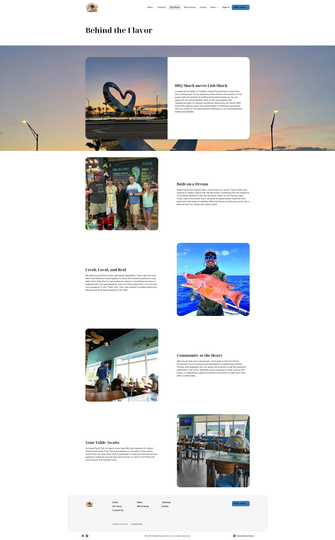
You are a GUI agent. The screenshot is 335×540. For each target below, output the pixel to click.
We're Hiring (189, 7)
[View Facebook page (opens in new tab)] (82, 535)
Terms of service (120, 524)
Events (203, 7)
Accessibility (137, 524)
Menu (150, 7)
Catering (161, 7)
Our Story (175, 7)
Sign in (225, 7)
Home (115, 502)
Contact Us (118, 510)
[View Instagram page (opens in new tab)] (87, 535)
